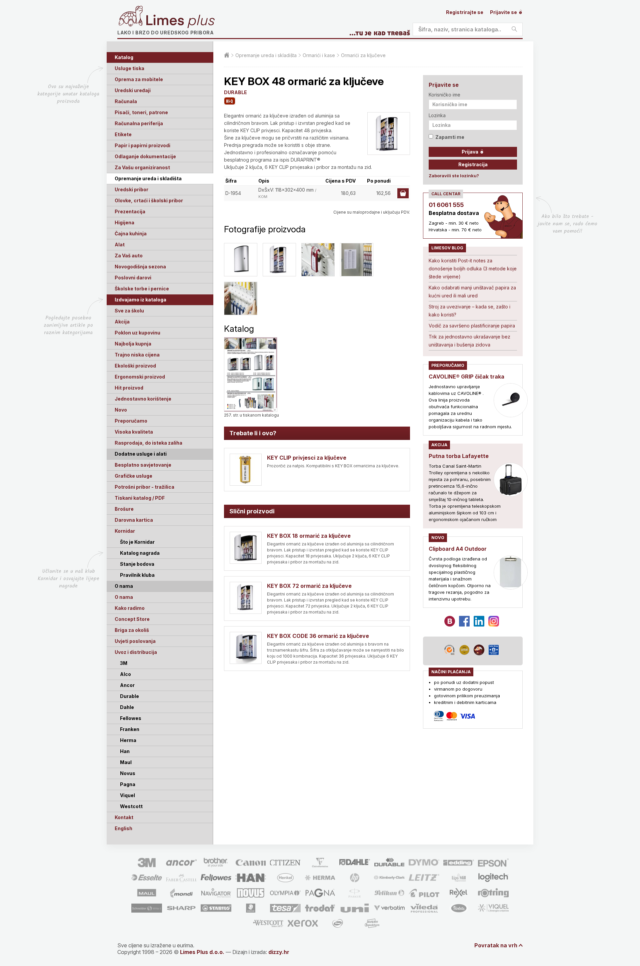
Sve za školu (129, 310)
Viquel (127, 795)
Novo (121, 410)
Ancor (127, 685)
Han (125, 751)
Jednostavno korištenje (143, 399)
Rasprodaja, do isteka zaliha (148, 443)
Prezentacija (130, 211)
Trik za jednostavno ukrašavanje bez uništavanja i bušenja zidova (469, 340)
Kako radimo (130, 608)
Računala (126, 101)
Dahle (127, 707)
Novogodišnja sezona (140, 266)
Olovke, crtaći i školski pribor (149, 200)
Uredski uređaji (133, 90)
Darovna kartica (134, 520)
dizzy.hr (278, 952)
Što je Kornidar (137, 542)
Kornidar (125, 531)
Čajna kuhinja (131, 233)
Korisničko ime (444, 94)
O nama (124, 597)
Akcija (122, 321)
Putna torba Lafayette (459, 456)
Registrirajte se (464, 12)
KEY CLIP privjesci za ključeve (306, 457)
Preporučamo (131, 421)
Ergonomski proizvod (140, 377)
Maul (126, 762)
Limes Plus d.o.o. (202, 952)
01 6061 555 (446, 204)
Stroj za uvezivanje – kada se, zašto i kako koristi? (469, 310)
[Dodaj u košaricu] (403, 193)
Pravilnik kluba (137, 575)
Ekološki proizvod (135, 366)
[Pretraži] (514, 29)
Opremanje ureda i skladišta (148, 178)
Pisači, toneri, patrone (141, 112)
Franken (129, 729)
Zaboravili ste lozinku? (454, 175)
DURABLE (235, 92)
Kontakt (124, 817)
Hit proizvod (129, 388)
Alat (120, 244)
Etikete (123, 134)
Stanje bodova (137, 564)
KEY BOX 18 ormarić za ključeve (309, 535)
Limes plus (180, 21)
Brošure (124, 509)
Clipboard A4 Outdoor (458, 548)
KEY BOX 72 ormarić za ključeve (309, 585)
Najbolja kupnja (133, 343)
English (123, 828)
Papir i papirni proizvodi (142, 145)
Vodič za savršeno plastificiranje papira (472, 325)
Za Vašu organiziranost (142, 167)
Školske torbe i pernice (142, 288)
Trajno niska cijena (137, 354)
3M (123, 663)
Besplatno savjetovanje (143, 465)
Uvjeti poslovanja (135, 641)
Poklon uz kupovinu (137, 332)
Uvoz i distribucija (136, 652)
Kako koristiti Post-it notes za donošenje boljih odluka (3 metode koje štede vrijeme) (473, 268)
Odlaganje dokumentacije (145, 156)
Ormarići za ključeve (363, 55)
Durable (129, 696)
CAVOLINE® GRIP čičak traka (466, 376)
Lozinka (437, 115)
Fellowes (130, 718)
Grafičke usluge (133, 476)
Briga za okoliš (132, 630)
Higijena (124, 222)
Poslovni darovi (133, 277)
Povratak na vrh (495, 945)
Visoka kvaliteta (134, 432)
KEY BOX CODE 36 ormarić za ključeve (318, 636)
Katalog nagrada (140, 553)
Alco (125, 674)
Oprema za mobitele (139, 79)
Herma (128, 740)
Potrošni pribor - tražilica (144, 487)
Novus (127, 773)
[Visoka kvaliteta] (229, 101)
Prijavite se (504, 12)
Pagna (127, 784)
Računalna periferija (139, 123)
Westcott (131, 806)
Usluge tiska (129, 68)
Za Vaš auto (129, 255)
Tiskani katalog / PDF (140, 498)
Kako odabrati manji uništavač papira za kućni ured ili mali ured (472, 291)
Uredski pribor (131, 189)
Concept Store (132, 619)
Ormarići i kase (319, 55)
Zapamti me (449, 137)
